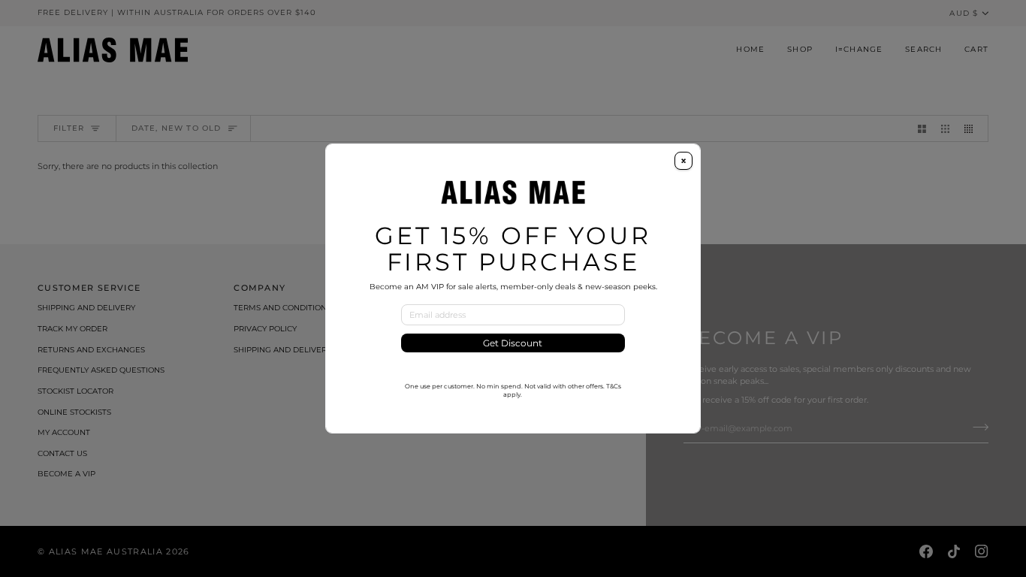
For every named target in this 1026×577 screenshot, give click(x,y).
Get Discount (512, 343)
